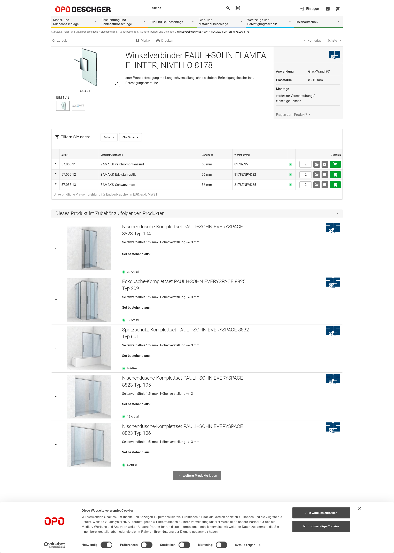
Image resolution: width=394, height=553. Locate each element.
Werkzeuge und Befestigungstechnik (262, 22)
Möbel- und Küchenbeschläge (66, 22)
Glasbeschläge (109, 31)
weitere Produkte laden (200, 476)
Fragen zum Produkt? (291, 115)
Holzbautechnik (307, 22)
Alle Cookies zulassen (321, 512)
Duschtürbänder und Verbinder (157, 31)
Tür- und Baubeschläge (166, 22)
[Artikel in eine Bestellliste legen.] (325, 164)
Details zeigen (245, 545)
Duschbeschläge (128, 31)
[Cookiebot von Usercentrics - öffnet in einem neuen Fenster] (54, 545)
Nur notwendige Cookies (321, 526)
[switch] (146, 545)
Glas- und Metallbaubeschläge (213, 22)
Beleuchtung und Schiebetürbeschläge (117, 22)
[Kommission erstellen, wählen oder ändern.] (316, 164)
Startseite (56, 31)
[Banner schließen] (359, 508)
